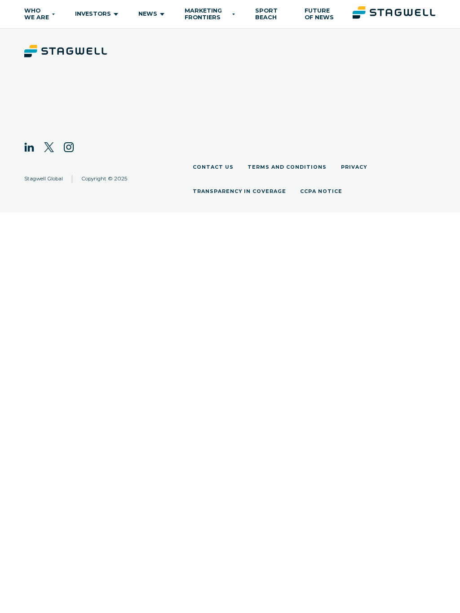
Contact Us (213, 167)
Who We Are (36, 13)
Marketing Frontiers (203, 13)
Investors (93, 13)
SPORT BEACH (266, 13)
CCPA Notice (321, 191)
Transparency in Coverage (239, 191)
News (147, 13)
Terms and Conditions (287, 167)
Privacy (354, 167)
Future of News (319, 13)
